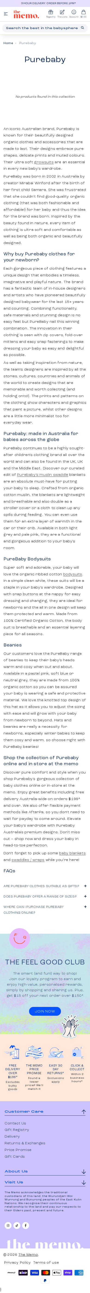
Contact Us (15, 1123)
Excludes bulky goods (13, 1086)
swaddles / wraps (28, 860)
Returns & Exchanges (25, 1143)
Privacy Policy (17, 1263)
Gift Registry (17, 1130)
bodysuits (72, 574)
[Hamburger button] (5, 14)
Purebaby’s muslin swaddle (42, 475)
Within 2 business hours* (77, 1078)
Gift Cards (15, 1157)
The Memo (28, 1255)
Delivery (12, 1137)
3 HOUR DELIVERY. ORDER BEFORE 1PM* (45, 3)
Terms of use (46, 1263)
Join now (45, 1011)
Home (8, 43)
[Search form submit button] (82, 27)
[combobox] (45, 28)
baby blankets (72, 853)
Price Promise (18, 1150)
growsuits (44, 162)
